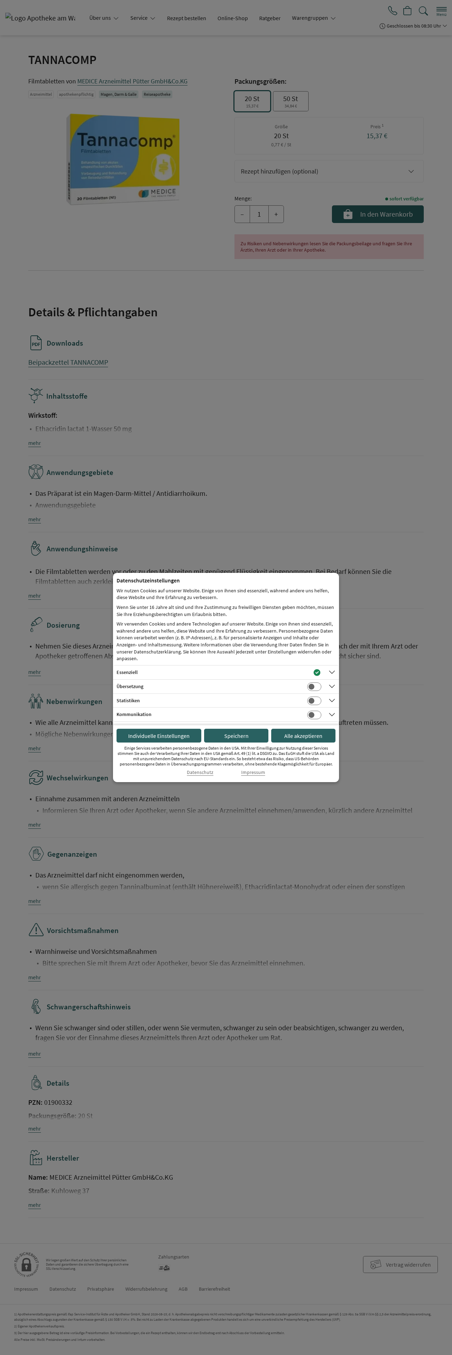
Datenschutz (200, 772)
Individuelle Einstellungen (159, 735)
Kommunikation (134, 714)
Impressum (253, 772)
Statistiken (128, 700)
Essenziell (127, 672)
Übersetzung (130, 686)
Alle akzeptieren (303, 735)
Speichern (236, 735)
